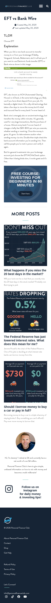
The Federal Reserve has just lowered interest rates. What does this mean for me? (25, 340)
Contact (7, 543)
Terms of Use (9, 569)
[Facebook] (18, 596)
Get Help (8, 552)
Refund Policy (9, 564)
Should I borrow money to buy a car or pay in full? (25, 408)
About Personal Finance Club (16, 538)
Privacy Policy (9, 574)
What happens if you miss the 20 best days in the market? (25, 272)
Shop (6, 548)
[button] (41, 6)
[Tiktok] (12, 596)
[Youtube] (25, 596)
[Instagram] (6, 596)
